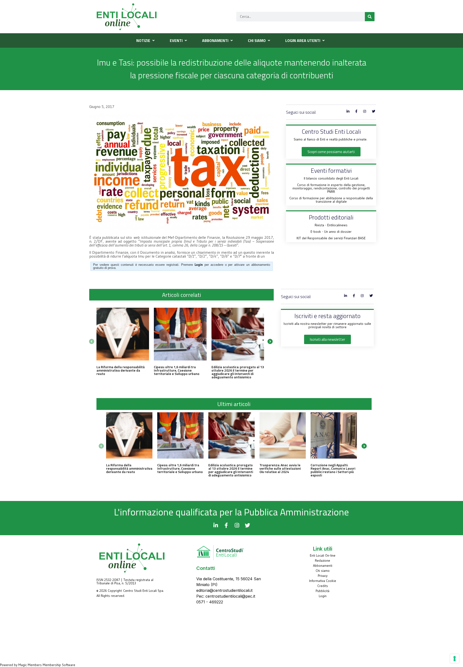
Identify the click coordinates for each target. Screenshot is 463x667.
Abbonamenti (322, 565)
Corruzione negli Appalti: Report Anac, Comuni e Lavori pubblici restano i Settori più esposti (333, 470)
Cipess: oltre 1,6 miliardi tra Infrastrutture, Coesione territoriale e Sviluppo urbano (176, 370)
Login (323, 596)
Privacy (322, 576)
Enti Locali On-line (322, 555)
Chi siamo (323, 570)
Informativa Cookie (322, 581)
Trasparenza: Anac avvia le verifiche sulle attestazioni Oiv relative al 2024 (280, 468)
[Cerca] (369, 16)
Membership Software (59, 665)
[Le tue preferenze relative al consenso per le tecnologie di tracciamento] (454, 658)
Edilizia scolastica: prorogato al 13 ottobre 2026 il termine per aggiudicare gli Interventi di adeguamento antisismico (237, 372)
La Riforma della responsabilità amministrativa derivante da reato (120, 370)
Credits (322, 586)
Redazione (322, 560)
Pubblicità (322, 591)
